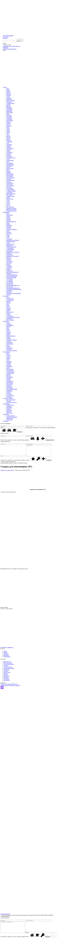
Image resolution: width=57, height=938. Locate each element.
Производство (10, 405)
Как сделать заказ (11, 399)
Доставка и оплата (8, 398)
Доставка (9, 401)
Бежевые (9, 97)
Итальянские (10, 165)
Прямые (9, 155)
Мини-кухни (10, 199)
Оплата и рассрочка (12, 402)
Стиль (8, 159)
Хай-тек (9, 181)
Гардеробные (7, 351)
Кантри (8, 167)
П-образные (10, 152)
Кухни (5, 87)
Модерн (9, 171)
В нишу (8, 393)
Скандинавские (10, 177)
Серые (8, 96)
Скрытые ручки (11, 196)
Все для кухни (10, 207)
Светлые (9, 220)
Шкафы (5, 652)
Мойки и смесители (12, 209)
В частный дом (10, 395)
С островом (9, 192)
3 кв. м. (8, 201)
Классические (10, 168)
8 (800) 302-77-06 (7, 46)
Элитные (9, 149)
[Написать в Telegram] (28, 726)
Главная (3, 470)
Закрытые (9, 385)
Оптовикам (9, 419)
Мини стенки (10, 312)
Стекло (8, 242)
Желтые (8, 92)
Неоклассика (10, 173)
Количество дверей (11, 277)
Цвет (8, 88)
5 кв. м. (8, 203)
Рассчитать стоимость (14, 685)
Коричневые (10, 214)
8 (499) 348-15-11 (16, 46)
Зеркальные (9, 342)
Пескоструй (9, 245)
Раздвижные (10, 387)
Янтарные (9, 116)
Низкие (8, 269)
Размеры (9, 363)
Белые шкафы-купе (11, 221)
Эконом (8, 294)
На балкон (9, 262)
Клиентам (6, 414)
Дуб (8, 133)
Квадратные (10, 377)
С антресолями (10, 189)
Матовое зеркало (11, 241)
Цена (8, 359)
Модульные (9, 195)
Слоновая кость (10, 103)
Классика (9, 324)
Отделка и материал (12, 229)
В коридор (9, 253)
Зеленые (9, 95)
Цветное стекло (10, 244)
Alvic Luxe (9, 233)
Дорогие (9, 147)
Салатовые (9, 119)
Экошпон (9, 140)
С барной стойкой (11, 191)
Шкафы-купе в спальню (13, 256)
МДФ (8, 127)
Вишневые (9, 111)
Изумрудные (10, 112)
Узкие (8, 200)
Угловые (9, 153)
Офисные (9, 258)
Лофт (8, 169)
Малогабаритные (11, 193)
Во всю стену (10, 284)
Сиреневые (9, 117)
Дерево (8, 132)
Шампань (9, 107)
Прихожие (6, 321)
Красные (9, 93)
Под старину (10, 176)
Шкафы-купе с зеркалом (13, 240)
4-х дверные (10, 281)
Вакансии (9, 411)
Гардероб (9, 292)
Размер (8, 197)
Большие (9, 226)
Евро (8, 161)
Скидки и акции (11, 415)
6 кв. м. (8, 204)
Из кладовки (10, 383)
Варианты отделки (11, 208)
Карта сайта (10, 413)
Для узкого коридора (12, 350)
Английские (10, 163)
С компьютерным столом (13, 317)
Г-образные (9, 266)
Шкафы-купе (7, 212)
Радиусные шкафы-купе (13, 272)
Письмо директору (5, 914)
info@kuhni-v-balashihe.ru (7, 647)
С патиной (9, 141)
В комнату (9, 391)
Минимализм (10, 175)
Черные (8, 91)
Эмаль (8, 128)
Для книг (9, 260)
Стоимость (9, 144)
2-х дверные (10, 278)
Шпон (8, 139)
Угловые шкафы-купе (12, 274)
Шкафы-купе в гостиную (13, 252)
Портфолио (9, 407)
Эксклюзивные (10, 180)
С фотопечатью (10, 249)
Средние (9, 228)
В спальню (9, 394)
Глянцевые (9, 99)
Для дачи (9, 187)
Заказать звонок (5, 685)
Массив (8, 136)
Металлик (9, 101)
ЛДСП (8, 135)
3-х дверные (10, 280)
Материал (9, 125)
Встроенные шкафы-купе (13, 285)
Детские (9, 257)
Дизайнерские (10, 164)
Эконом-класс (10, 148)
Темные (8, 217)
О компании (7, 403)
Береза (8, 131)
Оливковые (9, 108)
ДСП (8, 143)
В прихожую (10, 254)
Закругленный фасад (12, 276)
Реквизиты (9, 410)
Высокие (9, 265)
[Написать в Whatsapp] (28, 763)
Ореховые (9, 115)
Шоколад (9, 105)
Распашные (9, 290)
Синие (8, 124)
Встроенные (10, 188)
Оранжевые (9, 109)
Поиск (18, 41)
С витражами (10, 248)
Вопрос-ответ (10, 418)
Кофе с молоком (11, 100)
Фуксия (8, 104)
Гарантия (9, 406)
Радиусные (9, 156)
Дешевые (9, 145)
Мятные (9, 121)
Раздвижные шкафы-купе (13, 288)
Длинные (9, 268)
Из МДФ (9, 341)
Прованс (9, 172)
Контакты (6, 421)
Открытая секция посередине (14, 289)
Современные (10, 160)
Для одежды (10, 261)
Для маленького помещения (14, 293)
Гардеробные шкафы (12, 389)
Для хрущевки (10, 185)
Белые (8, 89)
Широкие (9, 273)
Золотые (9, 123)
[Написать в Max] (2, 688)
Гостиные (6, 296)
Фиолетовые (10, 120)
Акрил (8, 129)
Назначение (9, 250)
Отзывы (9, 409)
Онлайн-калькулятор (12, 417)
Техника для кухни (11, 211)
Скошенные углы (11, 157)
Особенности (10, 183)
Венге (8, 113)
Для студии (9, 184)
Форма (8, 151)
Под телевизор (10, 320)
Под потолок (10, 286)
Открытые (9, 386)
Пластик (9, 137)
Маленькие (9, 225)
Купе (8, 345)
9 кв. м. (8, 205)
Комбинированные (11, 246)
